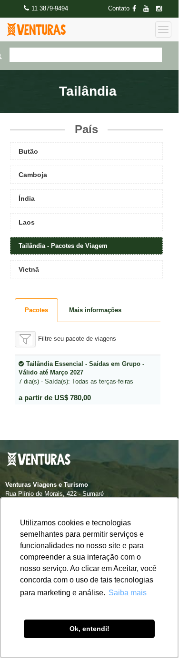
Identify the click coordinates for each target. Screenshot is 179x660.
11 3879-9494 (49, 8)
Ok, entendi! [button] (89, 628)
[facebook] (137, 8)
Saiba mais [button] (128, 593)
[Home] (36, 29)
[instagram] (162, 8)
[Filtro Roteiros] (25, 339)
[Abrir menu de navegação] (163, 29)
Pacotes (36, 310)
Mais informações (95, 310)
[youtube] (149, 8)
